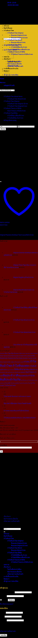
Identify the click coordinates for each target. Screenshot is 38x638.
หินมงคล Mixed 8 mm (18, 42)
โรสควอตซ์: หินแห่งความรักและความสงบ (17, 396)
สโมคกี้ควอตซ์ (17, 372)
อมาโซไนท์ (23, 380)
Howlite (25, 355)
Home (2, 78)
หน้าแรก (6, 26)
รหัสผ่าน (3, 596)
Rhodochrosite (12, 358)
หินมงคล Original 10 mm (19, 37)
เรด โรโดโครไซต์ (30, 380)
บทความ (6, 57)
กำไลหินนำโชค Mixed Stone (13, 96)
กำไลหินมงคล (20, 365)
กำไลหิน (27, 362)
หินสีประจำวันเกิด (10, 379)
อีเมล (2, 616)
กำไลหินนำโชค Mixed (14, 40)
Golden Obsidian (34, 353)
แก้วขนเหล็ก (7, 383)
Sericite (34, 358)
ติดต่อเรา (7, 579)
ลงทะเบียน (3, 635)
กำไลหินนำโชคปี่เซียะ (11, 113)
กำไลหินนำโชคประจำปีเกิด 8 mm (22, 54)
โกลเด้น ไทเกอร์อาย (23, 383)
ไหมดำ (14, 385)
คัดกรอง (3, 129)
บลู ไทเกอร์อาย (11, 369)
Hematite (21, 355)
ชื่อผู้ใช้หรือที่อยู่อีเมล (7, 592)
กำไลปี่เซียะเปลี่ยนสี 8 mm (15, 115)
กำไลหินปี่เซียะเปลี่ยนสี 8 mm (20, 49)
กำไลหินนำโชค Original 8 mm (17, 106)
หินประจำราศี (10, 375)
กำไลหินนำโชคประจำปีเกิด (16, 52)
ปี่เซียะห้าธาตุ (19, 369)
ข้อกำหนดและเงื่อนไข (14, 64)
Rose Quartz (19, 358)
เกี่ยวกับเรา (7, 59)
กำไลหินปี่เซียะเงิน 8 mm (19, 47)
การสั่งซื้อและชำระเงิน (11, 68)
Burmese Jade (18, 353)
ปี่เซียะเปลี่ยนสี (30, 369)
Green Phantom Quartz (13, 355)
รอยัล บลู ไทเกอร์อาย (9, 372)
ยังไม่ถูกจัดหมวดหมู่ (10, 120)
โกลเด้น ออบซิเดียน (15, 383)
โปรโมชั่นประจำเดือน (14, 61)
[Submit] (4, 41)
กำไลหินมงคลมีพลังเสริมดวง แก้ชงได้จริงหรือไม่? (20, 418)
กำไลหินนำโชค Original (15, 33)
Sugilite (12, 362)
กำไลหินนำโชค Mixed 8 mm (16, 99)
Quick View (3, 225)
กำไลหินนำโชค (9, 30)
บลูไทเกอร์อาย (3, 369)
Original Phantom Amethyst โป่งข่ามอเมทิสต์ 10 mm (17, 235)
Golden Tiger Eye (4, 355)
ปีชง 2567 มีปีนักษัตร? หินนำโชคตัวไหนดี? (17, 403)
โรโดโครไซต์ (8, 385)
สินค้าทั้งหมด (8, 28)
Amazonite (2, 353)
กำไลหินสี (32, 366)
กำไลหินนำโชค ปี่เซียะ (14, 45)
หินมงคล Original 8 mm (19, 35)
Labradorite (29, 355)
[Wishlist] (0, 181)
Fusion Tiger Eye (26, 353)
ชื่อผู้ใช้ (2, 612)
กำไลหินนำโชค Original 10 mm (17, 103)
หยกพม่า (23, 372)
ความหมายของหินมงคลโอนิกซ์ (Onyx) (16, 410)
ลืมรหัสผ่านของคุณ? (6, 604)
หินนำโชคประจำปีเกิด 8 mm (16, 111)
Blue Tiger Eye (9, 353)
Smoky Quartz (3, 362)
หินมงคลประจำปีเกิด (26, 376)
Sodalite (8, 362)
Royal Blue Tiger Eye (28, 358)
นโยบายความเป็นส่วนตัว (15, 66)
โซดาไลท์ (30, 383)
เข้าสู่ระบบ (11, 600)
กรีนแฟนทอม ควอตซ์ (18, 362)
